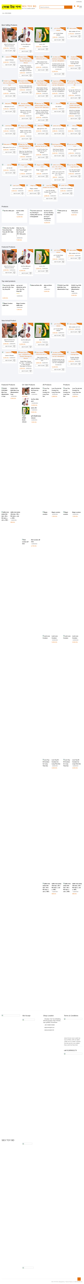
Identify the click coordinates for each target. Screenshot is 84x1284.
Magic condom (34, 188)
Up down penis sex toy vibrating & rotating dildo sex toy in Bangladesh (58, 65)
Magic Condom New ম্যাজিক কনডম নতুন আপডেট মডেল (25, 132)
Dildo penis (75, 128)
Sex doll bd (58, 106)
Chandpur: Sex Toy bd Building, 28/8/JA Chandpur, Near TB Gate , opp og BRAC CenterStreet (52, 1020)
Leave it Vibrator (9, 60)
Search (68, 7)
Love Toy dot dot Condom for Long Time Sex (50, 192)
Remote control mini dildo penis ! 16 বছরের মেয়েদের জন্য (25, 112)
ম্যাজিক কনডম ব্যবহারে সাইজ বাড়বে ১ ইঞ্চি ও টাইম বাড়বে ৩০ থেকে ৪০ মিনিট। (58, 173)
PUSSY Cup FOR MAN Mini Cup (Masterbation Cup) (9, 89)
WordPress (79, 1281)
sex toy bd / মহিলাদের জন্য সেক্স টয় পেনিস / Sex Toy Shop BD (74, 91)
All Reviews (79, 1)
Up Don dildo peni (25, 44)
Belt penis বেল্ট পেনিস (9, 106)
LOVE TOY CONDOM (66, 188)
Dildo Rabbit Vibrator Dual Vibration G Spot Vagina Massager (42, 89)
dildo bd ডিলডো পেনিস (42, 128)
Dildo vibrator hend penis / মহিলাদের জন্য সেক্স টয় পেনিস (42, 63)
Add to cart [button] (8, 50)
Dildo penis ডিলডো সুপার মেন (9, 147)
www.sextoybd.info (49, 1030)
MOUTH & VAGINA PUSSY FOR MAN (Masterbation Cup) (74, 112)
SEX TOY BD (29, 6)
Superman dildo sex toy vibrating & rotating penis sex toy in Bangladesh (58, 89)
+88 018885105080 (49, 1025)
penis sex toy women (58, 128)
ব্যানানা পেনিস (42, 44)
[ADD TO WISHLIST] (14, 51)
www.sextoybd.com (49, 1027)
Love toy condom (9, 128)
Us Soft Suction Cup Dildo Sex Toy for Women (42, 151)
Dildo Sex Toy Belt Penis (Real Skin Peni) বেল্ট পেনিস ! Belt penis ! (25, 153)
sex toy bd (9, 168)
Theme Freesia (68, 1281)
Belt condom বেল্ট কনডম (74, 31)
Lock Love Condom (17, 188)
